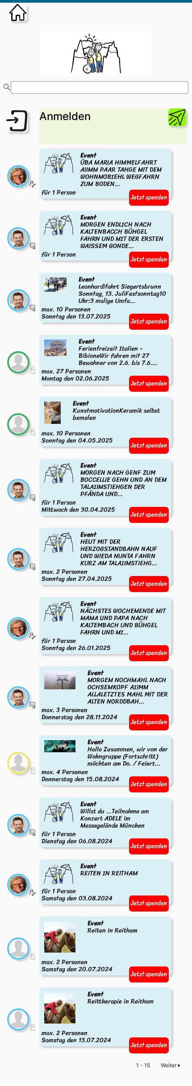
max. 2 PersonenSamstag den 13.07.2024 (98, 1018)
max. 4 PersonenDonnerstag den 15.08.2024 (105, 761)
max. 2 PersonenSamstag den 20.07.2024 (90, 947)
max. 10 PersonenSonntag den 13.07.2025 (104, 298)
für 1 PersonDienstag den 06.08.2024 (95, 823)
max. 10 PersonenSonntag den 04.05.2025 (101, 422)
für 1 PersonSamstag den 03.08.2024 (90, 883)
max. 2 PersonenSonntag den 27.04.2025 (99, 557)
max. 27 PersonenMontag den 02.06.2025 (100, 360)
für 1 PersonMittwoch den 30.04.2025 (104, 488)
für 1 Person (102, 174)
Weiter (168, 1065)
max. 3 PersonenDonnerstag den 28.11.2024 (104, 695)
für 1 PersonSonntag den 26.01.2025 (104, 626)
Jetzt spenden (149, 197)
